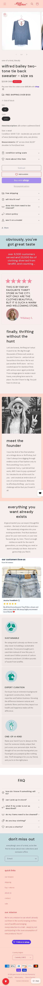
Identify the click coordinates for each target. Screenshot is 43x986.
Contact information (22, 981)
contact (8, 898)
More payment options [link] (21, 186)
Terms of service (30, 977)
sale (6, 904)
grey (7, 119)
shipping (8, 882)
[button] (4, 4)
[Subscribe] (35, 858)
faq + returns (9, 887)
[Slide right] (26, 54)
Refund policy (19, 977)
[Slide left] (16, 54)
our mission (9, 877)
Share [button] (6, 228)
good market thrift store (20, 974)
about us (8, 893)
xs (6, 110)
